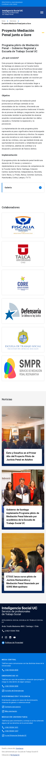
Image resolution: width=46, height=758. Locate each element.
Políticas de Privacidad (12, 643)
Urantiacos (19, 748)
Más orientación (11, 711)
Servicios (13, 21)
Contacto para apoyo (13, 707)
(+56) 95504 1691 (11, 727)
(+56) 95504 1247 (11, 731)
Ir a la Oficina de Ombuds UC (15, 735)
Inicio (3, 21)
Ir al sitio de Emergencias (14, 691)
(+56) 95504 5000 (11, 686)
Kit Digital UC (15, 755)
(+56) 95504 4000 (11, 670)
